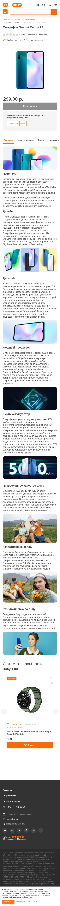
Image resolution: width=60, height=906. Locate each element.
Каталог (17, 20)
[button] (4, 732)
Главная (6, 20)
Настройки (21, 902)
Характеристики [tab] (26, 142)
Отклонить (33, 902)
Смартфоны (29, 20)
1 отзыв (22, 34)
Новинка (12, 698)
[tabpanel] (30, 413)
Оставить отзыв (16, 744)
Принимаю (8, 902)
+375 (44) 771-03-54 (16, 803)
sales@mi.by (12, 815)
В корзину (32, 765)
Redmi (23, 125)
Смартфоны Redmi (11, 23)
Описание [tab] (9, 142)
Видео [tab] (43, 142)
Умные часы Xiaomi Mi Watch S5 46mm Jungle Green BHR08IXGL (29, 753)
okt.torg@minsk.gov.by (42, 876)
